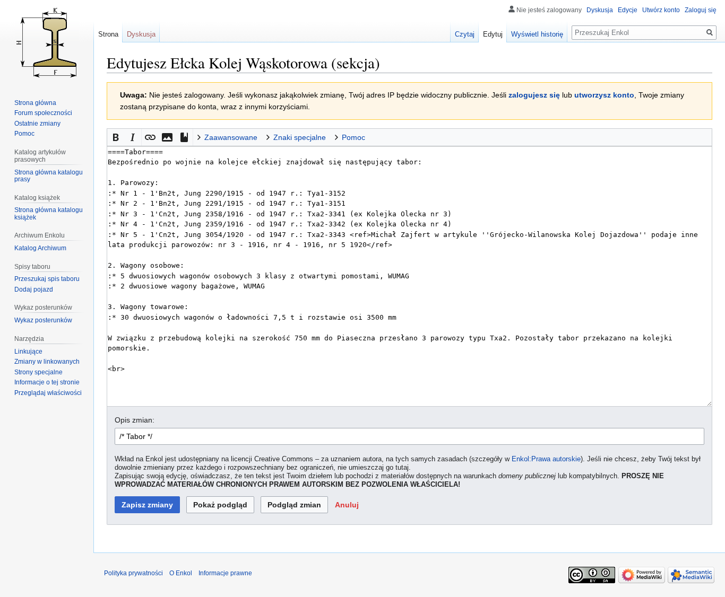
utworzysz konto (604, 95)
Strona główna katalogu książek (48, 213)
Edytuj (493, 34)
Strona (108, 34)
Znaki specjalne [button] (299, 137)
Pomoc (24, 133)
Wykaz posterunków (43, 320)
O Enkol (180, 573)
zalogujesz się (534, 95)
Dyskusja (599, 10)
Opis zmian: (134, 420)
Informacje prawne (225, 573)
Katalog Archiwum (40, 248)
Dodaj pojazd (33, 289)
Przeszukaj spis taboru (47, 279)
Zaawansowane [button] (230, 137)
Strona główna (35, 103)
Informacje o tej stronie (47, 382)
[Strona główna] (46, 42)
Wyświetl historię (537, 34)
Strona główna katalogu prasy (48, 176)
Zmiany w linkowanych (47, 361)
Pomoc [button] (353, 137)
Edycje (627, 10)
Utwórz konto (661, 10)
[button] (115, 137)
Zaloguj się (701, 10)
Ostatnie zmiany (37, 123)
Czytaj (464, 34)
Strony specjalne (38, 372)
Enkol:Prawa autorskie (546, 459)
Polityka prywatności (133, 573)
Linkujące (28, 351)
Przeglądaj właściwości (48, 393)
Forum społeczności (43, 113)
